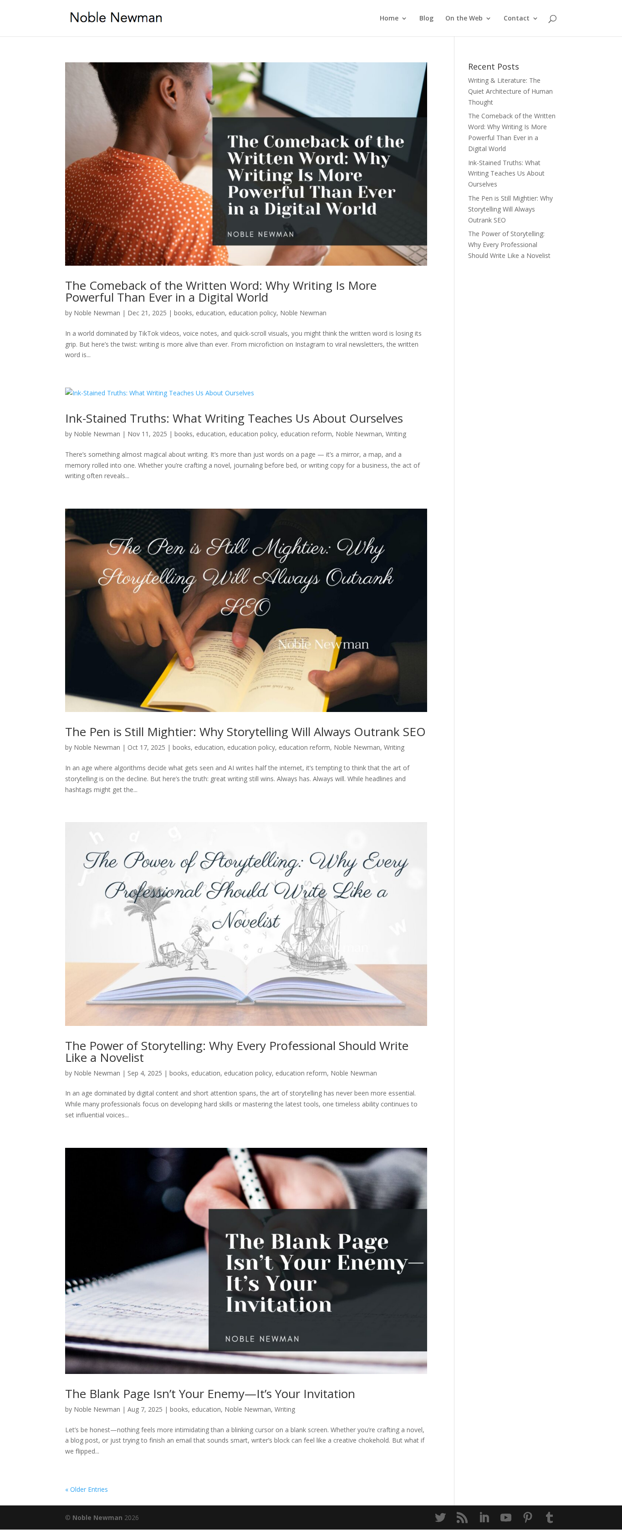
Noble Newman (97, 312)
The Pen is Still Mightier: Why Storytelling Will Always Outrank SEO (245, 731)
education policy (252, 312)
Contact (517, 18)
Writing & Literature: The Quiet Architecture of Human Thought (510, 91)
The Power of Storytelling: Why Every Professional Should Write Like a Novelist (236, 1051)
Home (389, 18)
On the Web (464, 18)
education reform (306, 433)
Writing (396, 433)
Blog (426, 18)
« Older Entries (86, 1489)
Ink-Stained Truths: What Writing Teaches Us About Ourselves (234, 418)
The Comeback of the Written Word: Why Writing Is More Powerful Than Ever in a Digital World (221, 291)
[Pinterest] (527, 1518)
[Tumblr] (549, 1518)
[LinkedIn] (484, 1518)
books (183, 312)
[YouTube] (505, 1518)
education (210, 312)
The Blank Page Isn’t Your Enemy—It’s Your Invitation (210, 1393)
